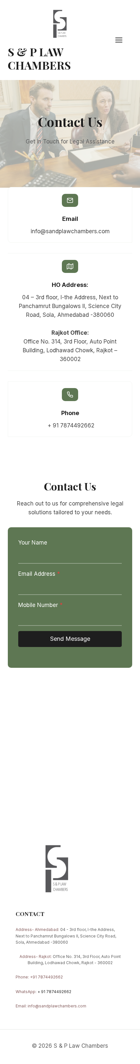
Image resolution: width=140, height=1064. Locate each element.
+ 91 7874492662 (54, 991)
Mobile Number (40, 605)
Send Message (70, 638)
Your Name (32, 542)
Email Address (39, 574)
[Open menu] (122, 40)
